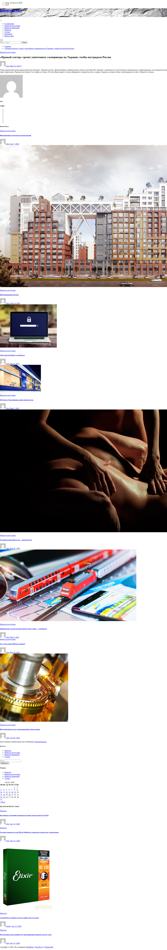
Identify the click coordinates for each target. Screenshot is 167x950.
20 (9, 795)
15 (15, 792)
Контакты (8, 34)
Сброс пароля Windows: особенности (12, 355)
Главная (8, 46)
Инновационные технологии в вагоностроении (15, 135)
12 (7, 792)
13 (9, 792)
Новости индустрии (12, 26)
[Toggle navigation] (1, 20)
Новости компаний (12, 28)
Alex (8, 66)
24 (1, 797)
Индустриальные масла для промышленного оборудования (20, 729)
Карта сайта (9, 36)
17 (1, 795)
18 (4, 795)
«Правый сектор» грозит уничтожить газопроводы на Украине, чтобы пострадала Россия (39, 48)
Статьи (7, 32)
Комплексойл (11, 10)
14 (12, 792)
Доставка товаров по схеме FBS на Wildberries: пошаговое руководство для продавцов (29, 832)
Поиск (24, 42)
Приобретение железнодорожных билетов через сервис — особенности (23, 629)
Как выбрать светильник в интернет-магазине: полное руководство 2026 (24, 815)
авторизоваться (40, 742)
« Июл (2, 802)
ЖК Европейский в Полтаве (9, 295)
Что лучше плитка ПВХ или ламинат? (12, 644)
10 (1, 792)
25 (4, 797)
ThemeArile (49, 947)
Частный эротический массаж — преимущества (16, 540)
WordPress (30, 947)
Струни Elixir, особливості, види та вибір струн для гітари (19, 918)
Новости (8, 30)
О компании (9, 24)
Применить (4, 763)
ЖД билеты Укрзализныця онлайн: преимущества (16, 400)
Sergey (8, 926)
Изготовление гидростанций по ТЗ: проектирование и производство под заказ (26, 934)
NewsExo (38, 947)
